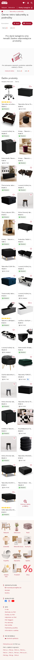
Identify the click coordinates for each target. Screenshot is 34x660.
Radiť (17, 23)
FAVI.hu (22, 650)
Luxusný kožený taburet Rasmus (12, 347)
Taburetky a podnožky (16, 11)
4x (10, 102)
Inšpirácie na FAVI (10, 617)
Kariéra (7, 593)
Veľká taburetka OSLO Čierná (11, 510)
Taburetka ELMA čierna (9, 266)
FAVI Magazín (9, 620)
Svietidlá (6, 546)
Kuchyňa (28, 546)
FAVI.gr (11, 655)
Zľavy (27, 574)
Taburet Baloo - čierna (25, 483)
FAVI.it (11, 652)
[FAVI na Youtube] (13, 601)
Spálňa (28, 560)
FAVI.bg (5, 655)
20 (31, 303)
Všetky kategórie (24, 7)
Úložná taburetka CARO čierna (12, 374)
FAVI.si (16, 655)
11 (14, 303)
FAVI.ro (16, 650)
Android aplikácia (12, 638)
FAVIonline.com (8, 644)
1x (10, 507)
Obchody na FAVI (10, 612)
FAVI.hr (5, 652)
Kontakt (7, 590)
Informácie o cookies (11, 630)
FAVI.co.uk (23, 652)
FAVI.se (16, 652)
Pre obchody (9, 622)
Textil (27, 532)
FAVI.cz (5, 650)
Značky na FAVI (10, 614)
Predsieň (17, 574)
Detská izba (6, 575)
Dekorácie (11, 7)
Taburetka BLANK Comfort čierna (13, 483)
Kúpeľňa (6, 560)
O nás (6, 609)
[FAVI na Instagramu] (9, 601)
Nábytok (4, 7)
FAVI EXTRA (8, 625)
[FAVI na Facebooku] (6, 601)
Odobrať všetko (9, 71)
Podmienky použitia (11, 628)
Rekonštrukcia (18, 546)
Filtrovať (28, 23)
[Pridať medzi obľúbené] (14, 113)
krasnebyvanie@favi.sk (14, 587)
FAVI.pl (11, 650)
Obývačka (17, 560)
